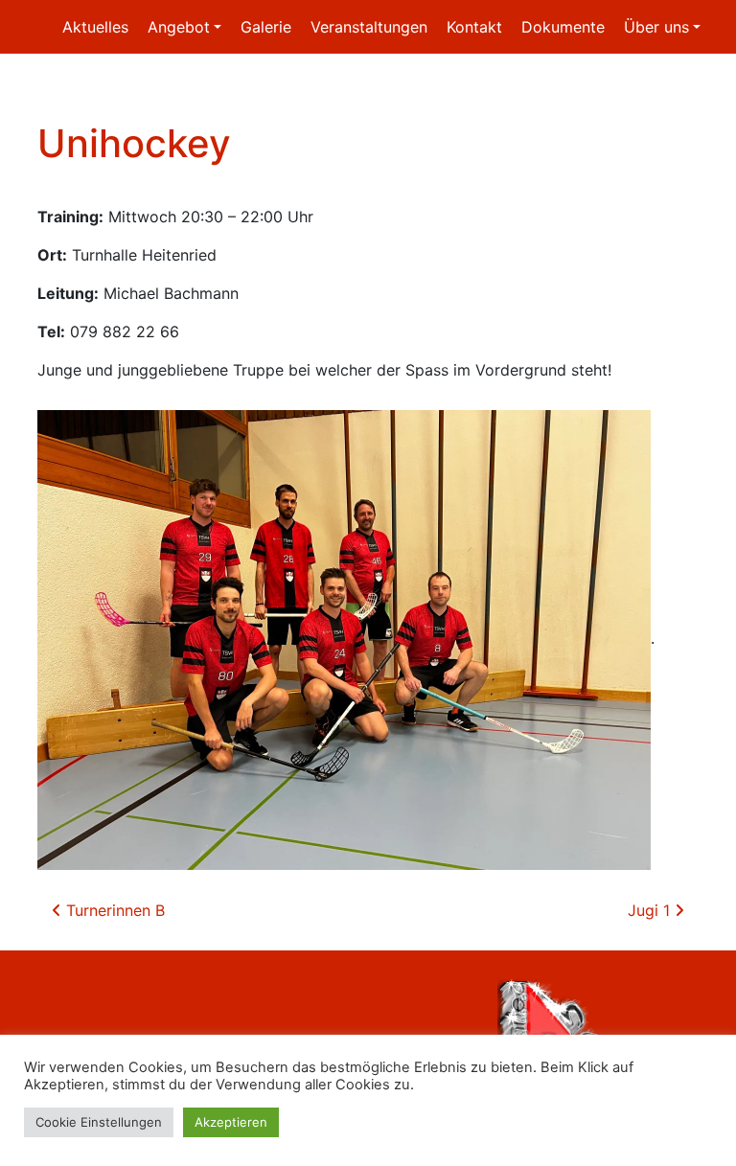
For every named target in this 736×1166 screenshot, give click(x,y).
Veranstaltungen (368, 26)
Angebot (179, 26)
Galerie (266, 26)
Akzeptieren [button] (231, 1122)
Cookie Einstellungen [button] (98, 1122)
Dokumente (563, 26)
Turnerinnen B (113, 910)
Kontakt (474, 26)
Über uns (656, 26)
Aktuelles (95, 26)
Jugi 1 (651, 910)
